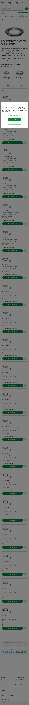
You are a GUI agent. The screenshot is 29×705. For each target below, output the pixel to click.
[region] (14, 115)
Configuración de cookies (14, 124)
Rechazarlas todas (14, 115)
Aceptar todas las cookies (14, 119)
